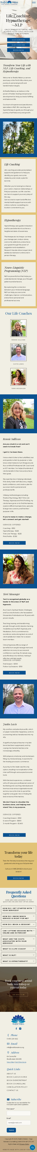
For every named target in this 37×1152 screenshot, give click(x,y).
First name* (11, 1109)
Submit (11, 1130)
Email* (9, 1118)
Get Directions (20, 1062)
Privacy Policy (24, 1144)
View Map (10, 1062)
